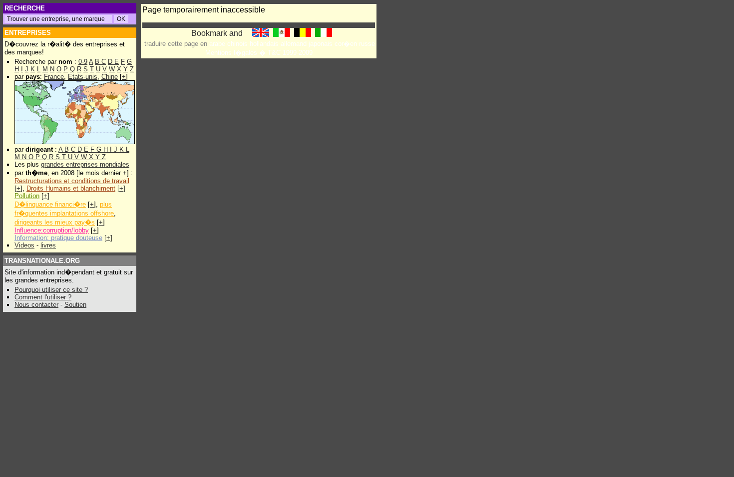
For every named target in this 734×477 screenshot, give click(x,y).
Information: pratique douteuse (58, 237)
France (54, 76)
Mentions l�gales (231, 52)
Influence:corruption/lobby (51, 230)
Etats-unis (82, 76)
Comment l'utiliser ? (42, 297)
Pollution (26, 196)
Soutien (75, 304)
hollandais (264, 43)
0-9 (82, 61)
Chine (109, 76)
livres (48, 245)
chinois (237, 43)
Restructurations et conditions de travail (71, 181)
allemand (294, 43)
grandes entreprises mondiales (85, 164)
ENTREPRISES (27, 32)
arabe (217, 43)
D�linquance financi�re (50, 204)
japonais (321, 43)
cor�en (346, 43)
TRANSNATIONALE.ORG (42, 260)
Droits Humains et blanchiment (70, 188)
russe (367, 43)
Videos (24, 245)
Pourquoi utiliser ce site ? (51, 289)
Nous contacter (36, 304)
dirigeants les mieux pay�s (54, 222)
